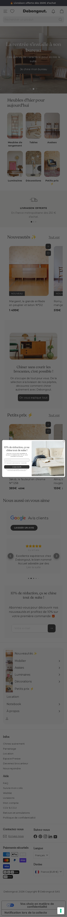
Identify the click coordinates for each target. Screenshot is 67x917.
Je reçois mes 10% (16, 467)
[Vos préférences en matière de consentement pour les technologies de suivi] (60, 910)
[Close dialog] (63, 441)
